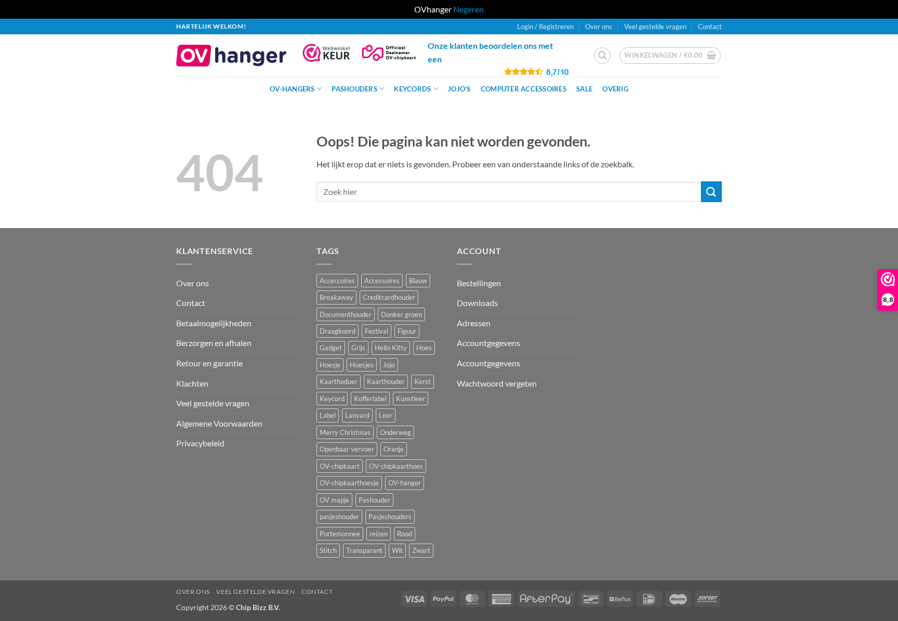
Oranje (394, 449)
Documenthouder (346, 314)
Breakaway (336, 297)
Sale (584, 89)
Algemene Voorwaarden (219, 423)
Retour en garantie (209, 363)
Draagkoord (337, 331)
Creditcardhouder (389, 297)
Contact (710, 26)
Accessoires (382, 280)
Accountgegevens (488, 343)
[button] (602, 55)
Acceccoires (337, 280)
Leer (385, 415)
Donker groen (401, 314)
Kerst (422, 381)
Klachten (192, 383)
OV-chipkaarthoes (396, 466)
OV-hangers (292, 89)
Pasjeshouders (390, 516)
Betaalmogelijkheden (214, 323)
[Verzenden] (711, 191)
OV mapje (334, 500)
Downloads (477, 303)
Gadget (331, 347)
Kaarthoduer (339, 381)
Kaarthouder (386, 381)
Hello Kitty (391, 347)
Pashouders (354, 89)
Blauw (418, 280)
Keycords (412, 89)
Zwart (421, 550)
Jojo (389, 365)
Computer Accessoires (523, 89)
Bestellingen (479, 283)
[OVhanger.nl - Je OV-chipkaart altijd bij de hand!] (231, 55)
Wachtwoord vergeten (497, 383)
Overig (615, 89)
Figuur (407, 331)
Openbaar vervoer (347, 449)
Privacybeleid (200, 443)
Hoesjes (362, 365)
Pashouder (374, 500)
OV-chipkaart (340, 466)
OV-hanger (404, 483)
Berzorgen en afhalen (214, 343)
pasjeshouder (339, 516)
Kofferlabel (370, 398)
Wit (397, 550)
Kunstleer (410, 398)
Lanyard (357, 415)
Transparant (364, 550)
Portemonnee (340, 534)
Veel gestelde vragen (655, 26)
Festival (376, 331)
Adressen (474, 323)
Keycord (332, 398)
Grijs (358, 347)
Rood (404, 534)
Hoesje (330, 365)
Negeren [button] (468, 9)
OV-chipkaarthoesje (349, 483)
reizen (378, 534)
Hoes (424, 347)
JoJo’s (459, 89)
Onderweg (395, 432)
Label (328, 415)
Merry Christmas (345, 432)
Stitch (328, 550)
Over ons (598, 26)
